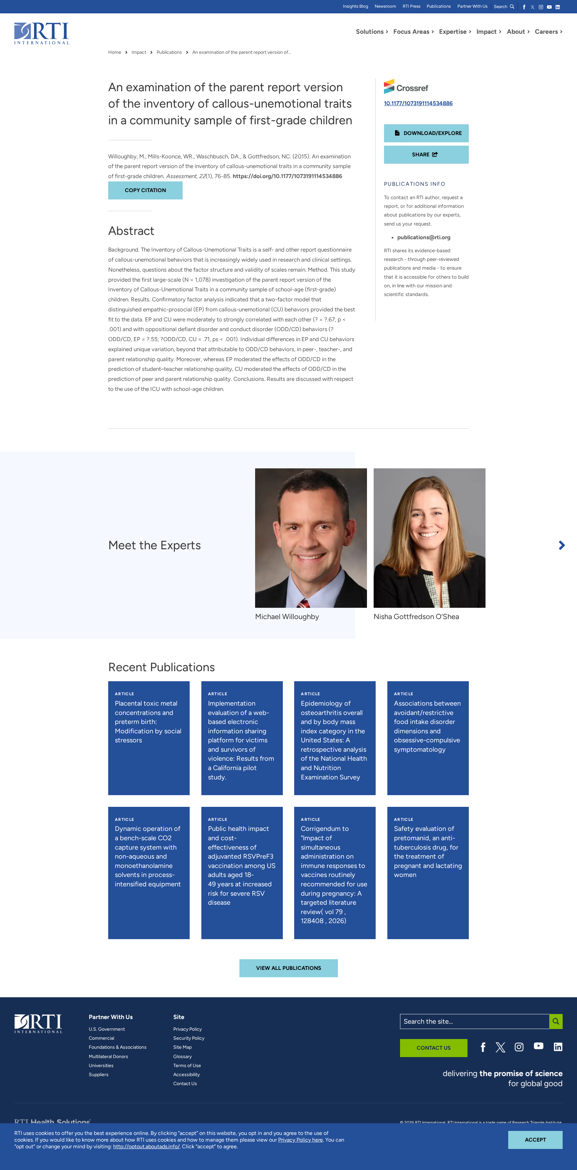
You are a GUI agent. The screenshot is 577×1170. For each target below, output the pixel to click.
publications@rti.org (423, 237)
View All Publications (288, 968)
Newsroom (385, 6)
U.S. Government (107, 1029)
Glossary (182, 1056)
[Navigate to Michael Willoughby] (311, 538)
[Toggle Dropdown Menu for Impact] (500, 32)
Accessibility (186, 1074)
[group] (314, 545)
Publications (439, 6)
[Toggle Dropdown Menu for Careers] (561, 32)
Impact (139, 52)
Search (501, 6)
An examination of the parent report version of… (241, 52)
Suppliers (99, 1074)
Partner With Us (472, 6)
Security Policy (188, 1038)
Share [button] (420, 154)
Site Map (182, 1047)
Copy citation (145, 190)
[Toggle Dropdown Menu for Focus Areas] (432, 32)
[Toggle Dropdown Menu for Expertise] (470, 32)
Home (114, 52)
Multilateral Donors (108, 1056)
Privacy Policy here (300, 1140)
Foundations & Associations (118, 1047)
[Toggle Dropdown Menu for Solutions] (387, 32)
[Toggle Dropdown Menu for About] (528, 32)
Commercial (101, 1038)
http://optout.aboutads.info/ (146, 1146)
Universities (101, 1065)
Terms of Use (187, 1065)
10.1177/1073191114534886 (418, 103)
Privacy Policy (187, 1029)
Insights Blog (355, 6)
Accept (544, 1139)
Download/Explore (432, 133)
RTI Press (411, 6)
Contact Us (185, 1083)
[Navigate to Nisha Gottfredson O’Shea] (430, 538)
